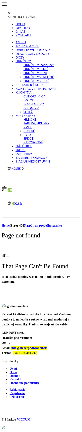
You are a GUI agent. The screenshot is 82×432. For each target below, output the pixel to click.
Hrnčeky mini (35, 73)
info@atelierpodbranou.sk (29, 348)
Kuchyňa (23, 92)
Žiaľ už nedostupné (33, 161)
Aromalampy (27, 46)
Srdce (28, 138)
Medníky (31, 108)
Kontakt (23, 35)
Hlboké (29, 119)
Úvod (20, 24)
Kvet (27, 127)
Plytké (29, 131)
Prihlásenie (17, 396)
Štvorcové (33, 142)
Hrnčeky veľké (36, 81)
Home (6, 225)
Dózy (20, 57)
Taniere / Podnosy (31, 157)
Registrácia (17, 393)
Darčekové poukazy (33, 49)
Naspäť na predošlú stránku (43, 225)
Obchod (23, 27)
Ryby (27, 134)
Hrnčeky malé (35, 69)
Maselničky (33, 104)
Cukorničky (34, 96)
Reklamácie (17, 389)
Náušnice (24, 146)
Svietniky (24, 154)
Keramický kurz (29, 85)
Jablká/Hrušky (36, 123)
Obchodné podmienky (24, 383)
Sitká (28, 112)
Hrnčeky (23, 61)
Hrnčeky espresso (38, 65)
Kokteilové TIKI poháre (36, 88)
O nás (20, 31)
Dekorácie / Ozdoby (33, 53)
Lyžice (28, 100)
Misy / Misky (26, 115)
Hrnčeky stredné (38, 77)
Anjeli (21, 42)
